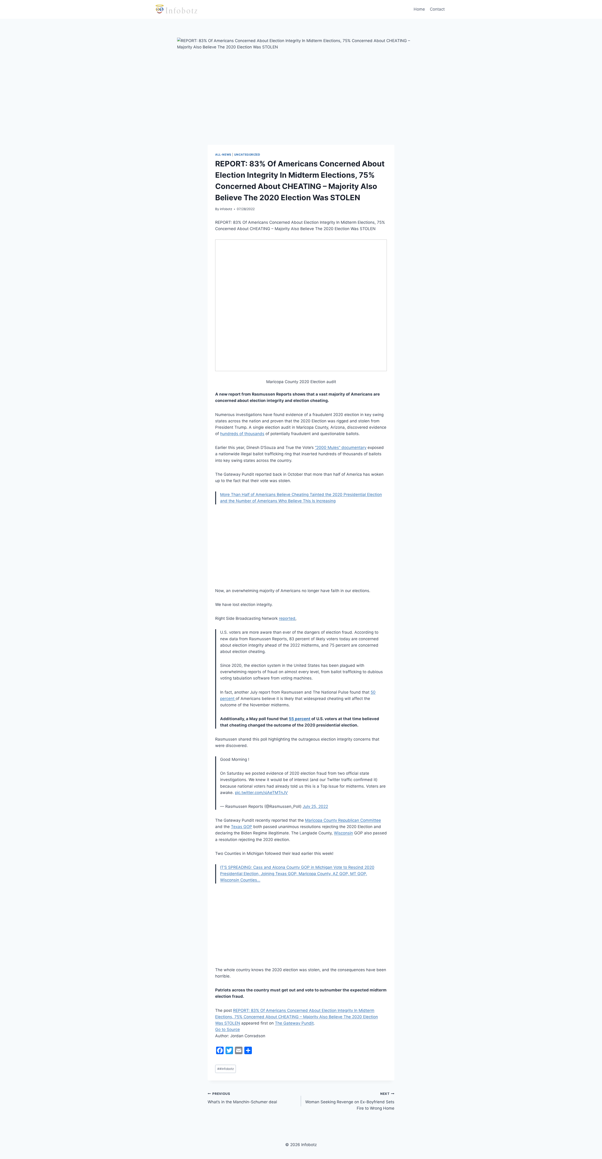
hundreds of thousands (242, 433)
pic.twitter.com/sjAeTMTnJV (261, 792)
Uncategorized (247, 154)
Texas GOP (241, 826)
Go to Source (227, 1029)
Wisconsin (343, 833)
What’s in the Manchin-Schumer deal (242, 1098)
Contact (437, 9)
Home (419, 9)
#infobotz (225, 1069)
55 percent (299, 718)
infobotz (226, 209)
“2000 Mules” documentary (340, 447)
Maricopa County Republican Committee (343, 820)
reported (287, 618)
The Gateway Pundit (294, 1023)
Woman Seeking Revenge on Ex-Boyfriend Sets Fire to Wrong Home (349, 1101)
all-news (223, 154)
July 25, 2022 (315, 806)
